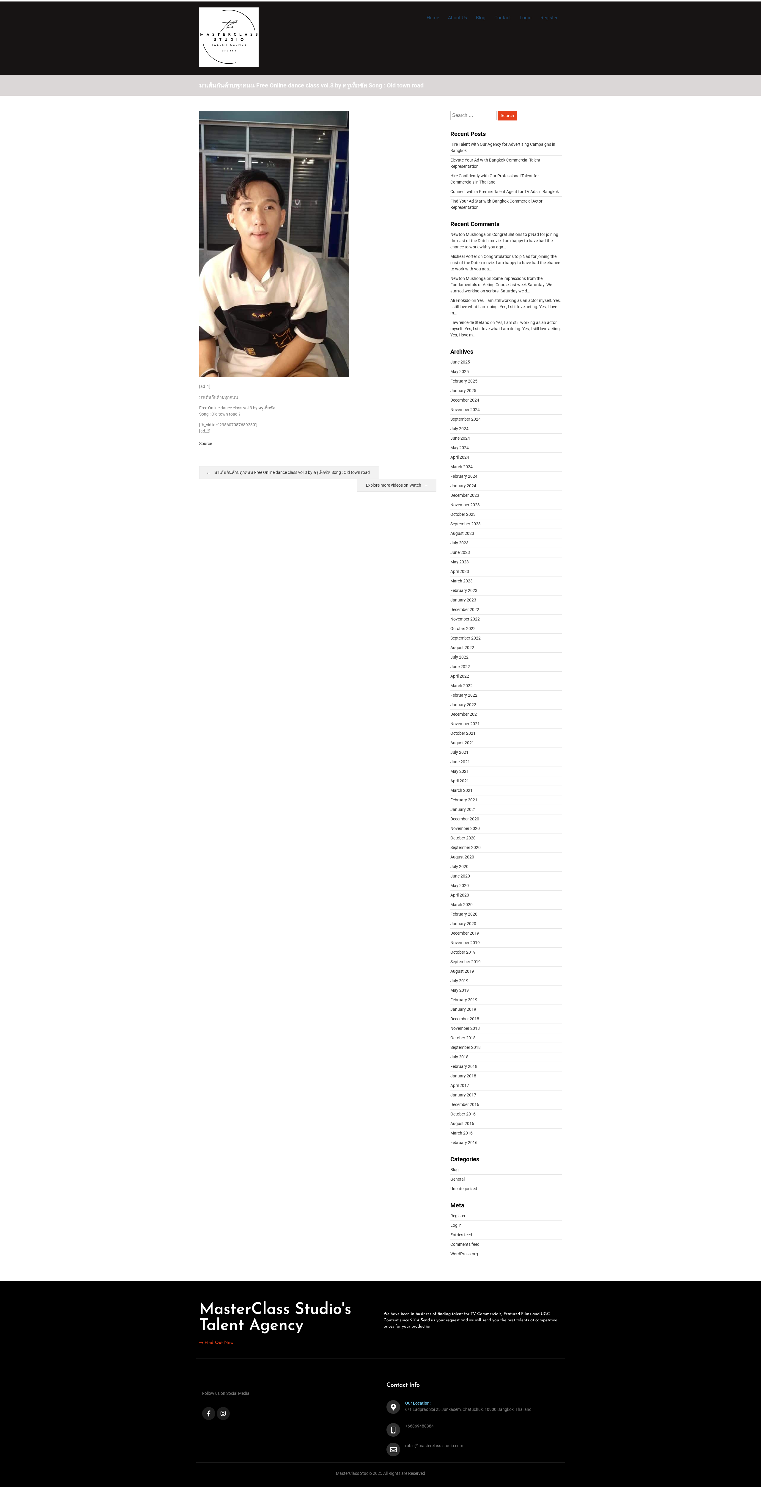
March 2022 (461, 685)
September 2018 (465, 1047)
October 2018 (463, 1037)
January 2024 (463, 485)
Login (526, 18)
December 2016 (464, 1104)
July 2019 (459, 980)
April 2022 (459, 676)
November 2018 (465, 1028)
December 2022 (464, 609)
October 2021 (463, 733)
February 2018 (463, 1066)
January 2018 (463, 1076)
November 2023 (465, 504)
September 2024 (465, 419)
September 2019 (465, 961)
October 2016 (463, 1114)
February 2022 (463, 695)
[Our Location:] (393, 1407)
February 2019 (463, 999)
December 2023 (464, 495)
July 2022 (459, 657)
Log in (456, 1225)
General (457, 1179)
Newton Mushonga (468, 234)
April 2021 (459, 780)
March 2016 (461, 1133)
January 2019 (463, 1009)
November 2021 (465, 723)
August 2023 (462, 533)
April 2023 (459, 571)
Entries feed (461, 1234)
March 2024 (461, 466)
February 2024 (463, 476)
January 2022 (463, 704)
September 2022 (465, 638)
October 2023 (463, 514)
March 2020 (461, 904)
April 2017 (459, 1085)
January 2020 (463, 923)
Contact (502, 18)
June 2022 (460, 666)
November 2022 (465, 619)
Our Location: (418, 1403)
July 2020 (459, 866)
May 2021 (459, 771)
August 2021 (462, 742)
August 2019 (462, 971)
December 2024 (464, 400)
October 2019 (463, 952)
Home (433, 18)
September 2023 (465, 523)
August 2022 (462, 647)
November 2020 (465, 828)
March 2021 (461, 790)
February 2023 (463, 590)
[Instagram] (223, 1413)
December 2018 (464, 1018)
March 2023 (461, 581)
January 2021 (463, 809)
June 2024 (460, 438)
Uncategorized (463, 1188)
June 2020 (460, 876)
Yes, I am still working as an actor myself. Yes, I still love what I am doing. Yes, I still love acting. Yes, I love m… (505, 306)
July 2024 (459, 428)
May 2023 (459, 562)
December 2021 (464, 714)
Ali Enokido (460, 300)
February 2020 (463, 914)
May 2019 (459, 990)
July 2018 (459, 1056)
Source (205, 443)
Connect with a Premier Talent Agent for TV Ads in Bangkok (504, 191)
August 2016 (462, 1123)
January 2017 (463, 1095)
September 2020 (465, 847)
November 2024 (465, 409)
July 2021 (459, 752)
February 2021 (463, 799)
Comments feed (464, 1244)
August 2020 (462, 857)
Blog (480, 18)
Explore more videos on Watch (393, 485)
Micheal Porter (463, 256)
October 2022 (463, 628)
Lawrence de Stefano (469, 322)
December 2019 (464, 933)
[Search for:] (474, 115)
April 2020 (459, 895)
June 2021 (460, 761)
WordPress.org (464, 1253)
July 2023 (459, 542)
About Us (457, 18)
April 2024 (459, 457)
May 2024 (459, 447)
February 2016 (463, 1142)
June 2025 (460, 362)
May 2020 (459, 885)
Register (548, 18)
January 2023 (463, 600)
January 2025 (463, 390)
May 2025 (459, 371)
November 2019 (465, 942)
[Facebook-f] (208, 1413)
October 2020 (463, 838)
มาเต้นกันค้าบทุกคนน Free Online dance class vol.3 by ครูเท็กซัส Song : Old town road (292, 472)
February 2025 (463, 381)
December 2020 (464, 819)
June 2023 (460, 552)
